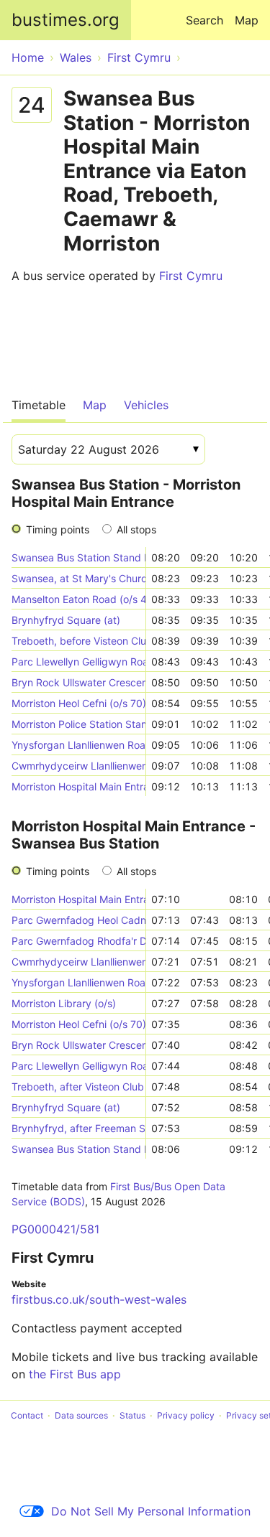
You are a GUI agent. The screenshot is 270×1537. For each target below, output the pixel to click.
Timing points (57, 529)
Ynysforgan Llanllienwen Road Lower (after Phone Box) (78, 745)
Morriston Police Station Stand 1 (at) (78, 724)
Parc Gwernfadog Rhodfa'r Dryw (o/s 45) (78, 941)
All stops (136, 529)
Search (204, 20)
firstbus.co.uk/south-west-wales (99, 1299)
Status (132, 1415)
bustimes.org (66, 19)
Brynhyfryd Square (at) (66, 620)
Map (246, 20)
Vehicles (146, 405)
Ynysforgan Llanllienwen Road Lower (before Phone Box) (78, 982)
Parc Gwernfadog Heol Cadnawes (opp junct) (78, 920)
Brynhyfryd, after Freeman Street (78, 1128)
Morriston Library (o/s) (64, 1003)
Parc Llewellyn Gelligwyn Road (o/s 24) (78, 661)
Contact (27, 1415)
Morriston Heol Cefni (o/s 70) (78, 703)
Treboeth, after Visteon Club (78, 1086)
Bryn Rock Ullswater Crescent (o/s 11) (78, 682)
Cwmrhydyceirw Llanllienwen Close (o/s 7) (78, 766)
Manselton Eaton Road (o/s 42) (78, 599)
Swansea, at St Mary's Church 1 (78, 578)
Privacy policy (186, 1415)
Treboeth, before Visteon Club (78, 641)
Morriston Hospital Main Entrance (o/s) (78, 786)
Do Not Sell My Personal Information (151, 1511)
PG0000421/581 (55, 1229)
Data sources (81, 1415)
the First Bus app (75, 1374)
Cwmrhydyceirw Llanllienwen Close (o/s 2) (78, 962)
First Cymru (190, 275)
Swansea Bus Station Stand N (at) (78, 557)
